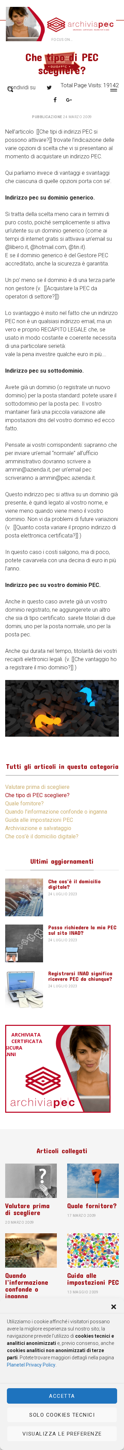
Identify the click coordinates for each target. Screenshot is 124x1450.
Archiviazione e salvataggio (38, 828)
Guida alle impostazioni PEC (39, 820)
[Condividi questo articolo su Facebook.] (55, 100)
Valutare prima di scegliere (37, 787)
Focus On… (62, 40)
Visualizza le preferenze (62, 1434)
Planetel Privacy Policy (31, 1365)
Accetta (62, 1396)
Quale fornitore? (24, 803)
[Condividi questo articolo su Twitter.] (49, 87)
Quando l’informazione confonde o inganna (56, 811)
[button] (113, 1306)
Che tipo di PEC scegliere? (37, 795)
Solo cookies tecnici (62, 1415)
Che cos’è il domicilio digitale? (42, 836)
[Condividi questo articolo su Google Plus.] (69, 100)
